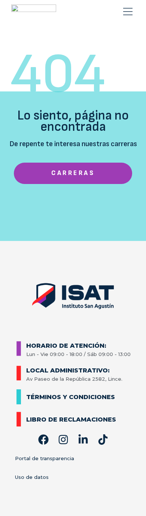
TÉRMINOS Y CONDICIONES (70, 397)
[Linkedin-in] (83, 439)
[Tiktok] (103, 439)
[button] (128, 12)
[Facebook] (43, 439)
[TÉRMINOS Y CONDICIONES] (18, 396)
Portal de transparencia (44, 458)
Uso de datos (32, 477)
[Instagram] (63, 439)
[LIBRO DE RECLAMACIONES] (18, 419)
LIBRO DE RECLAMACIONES (71, 419)
